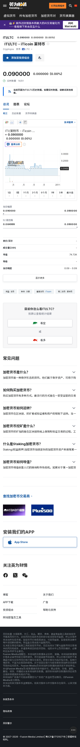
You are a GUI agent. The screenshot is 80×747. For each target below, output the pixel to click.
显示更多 (40, 278)
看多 (43, 340)
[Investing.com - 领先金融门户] (17, 5)
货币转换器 (30, 113)
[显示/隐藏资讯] (25, 122)
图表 (16, 104)
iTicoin (48, 291)
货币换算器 (67, 16)
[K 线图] (7, 122)
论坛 (27, 104)
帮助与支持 (49, 609)
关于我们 (48, 594)
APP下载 (8, 602)
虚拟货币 (10, 16)
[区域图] (12, 122)
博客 (5, 594)
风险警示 (7, 723)
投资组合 (8, 609)
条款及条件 (8, 699)
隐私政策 (7, 711)
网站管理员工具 (12, 617)
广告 (45, 602)
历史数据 (16, 113)
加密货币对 (48, 16)
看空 (43, 323)
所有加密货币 (28, 16)
